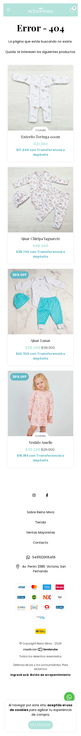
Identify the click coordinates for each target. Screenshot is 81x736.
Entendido (40, 725)
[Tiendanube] (41, 650)
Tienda (40, 522)
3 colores (40, 436)
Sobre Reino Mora (40, 512)
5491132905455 (44, 557)
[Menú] (9, 9)
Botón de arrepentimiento (50, 675)
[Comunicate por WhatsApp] (69, 697)
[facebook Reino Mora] (47, 495)
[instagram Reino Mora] (34, 495)
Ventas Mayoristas (40, 532)
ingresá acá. (19, 675)
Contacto (40, 542)
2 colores (40, 130)
